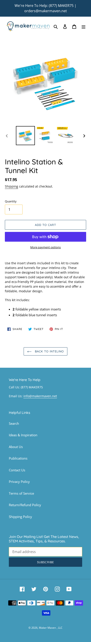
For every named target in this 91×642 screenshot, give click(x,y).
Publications (18, 458)
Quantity (11, 201)
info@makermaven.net (40, 396)
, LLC (60, 628)
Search (14, 423)
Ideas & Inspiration (23, 435)
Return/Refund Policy (25, 505)
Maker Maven (47, 628)
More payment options (45, 247)
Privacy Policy (19, 481)
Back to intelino (49, 351)
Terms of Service (21, 493)
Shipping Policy (20, 516)
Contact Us (17, 470)
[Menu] (83, 26)
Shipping (11, 186)
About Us (16, 446)
